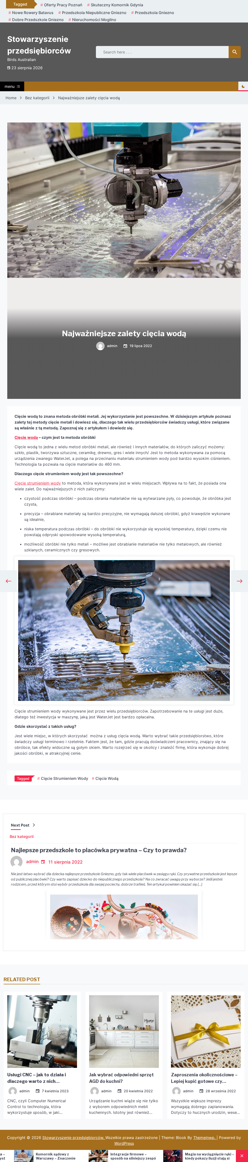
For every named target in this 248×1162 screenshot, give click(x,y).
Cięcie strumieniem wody (38, 483)
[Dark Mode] (243, 86)
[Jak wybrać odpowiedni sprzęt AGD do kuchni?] (124, 1031)
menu (10, 86)
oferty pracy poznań (63, 4)
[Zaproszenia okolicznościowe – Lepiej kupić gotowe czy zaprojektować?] (206, 1031)
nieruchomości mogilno (94, 19)
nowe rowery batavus (33, 12)
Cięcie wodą (26, 437)
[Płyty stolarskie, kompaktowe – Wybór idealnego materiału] (187, 1156)
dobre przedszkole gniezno (38, 19)
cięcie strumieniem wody (64, 778)
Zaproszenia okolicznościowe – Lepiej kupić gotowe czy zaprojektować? (204, 1081)
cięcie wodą (106, 778)
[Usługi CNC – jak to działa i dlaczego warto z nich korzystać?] (42, 1031)
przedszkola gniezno (154, 12)
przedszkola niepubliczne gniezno (94, 12)
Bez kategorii (22, 836)
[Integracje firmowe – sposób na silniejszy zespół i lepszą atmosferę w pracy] (38, 1156)
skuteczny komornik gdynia (117, 4)
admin (112, 346)
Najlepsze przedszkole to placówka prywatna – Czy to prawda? (99, 850)
